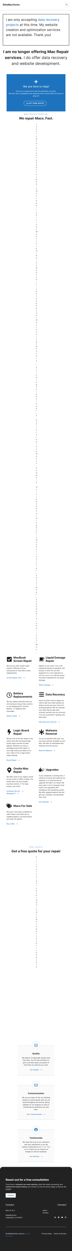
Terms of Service (60, 1234)
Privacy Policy (47, 1234)
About (45, 1210)
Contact (11, 1195)
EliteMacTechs (11, 4)
